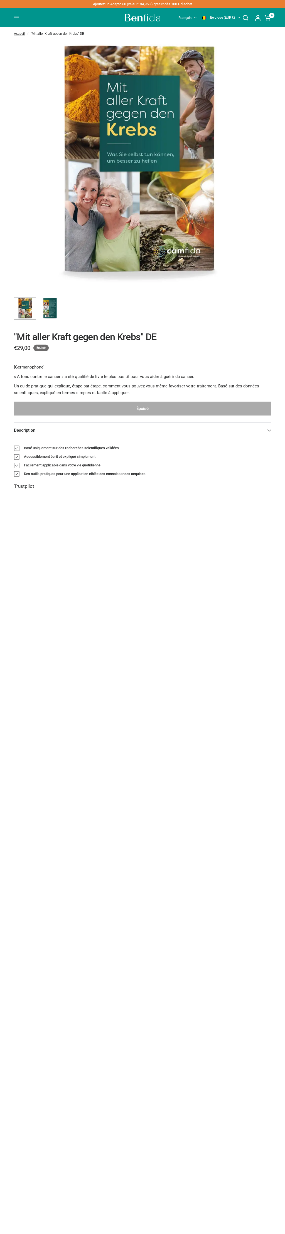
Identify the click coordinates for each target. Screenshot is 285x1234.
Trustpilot (24, 486)
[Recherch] (245, 17)
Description (24, 430)
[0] (266, 17)
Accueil (19, 34)
